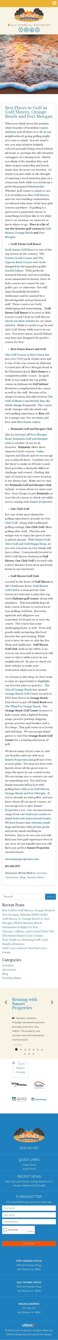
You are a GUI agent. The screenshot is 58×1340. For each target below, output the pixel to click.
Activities (8, 965)
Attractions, (12, 877)
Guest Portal (29, 1168)
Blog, (23, 877)
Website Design (14, 1334)
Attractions (9, 969)
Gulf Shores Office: (29, 1282)
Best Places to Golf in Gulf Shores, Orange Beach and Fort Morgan (28, 112)
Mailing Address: (29, 1303)
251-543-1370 (42, 25)
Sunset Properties (29, 14)
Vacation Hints (35, 877)
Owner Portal (29, 1164)
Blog (5, 973)
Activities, (42, 873)
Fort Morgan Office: (29, 1260)
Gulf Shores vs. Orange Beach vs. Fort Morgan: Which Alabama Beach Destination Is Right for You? (26, 923)
